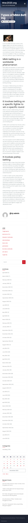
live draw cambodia (7, 249)
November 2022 (6, 420)
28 (4, 467)
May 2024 (4, 355)
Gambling (5, 21)
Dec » (7, 474)
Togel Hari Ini (5, 231)
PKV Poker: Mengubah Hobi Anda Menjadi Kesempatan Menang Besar (12, 494)
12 (20, 461)
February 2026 (6, 280)
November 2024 (6, 334)
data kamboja (6, 240)
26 (20, 465)
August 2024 (5, 344)
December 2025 (6, 287)
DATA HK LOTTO (6, 234)
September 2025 (6, 298)
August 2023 (5, 388)
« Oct (3, 474)
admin (16, 213)
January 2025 (5, 326)
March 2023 (5, 406)
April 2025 (4, 316)
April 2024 (4, 359)
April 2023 (4, 402)
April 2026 (4, 272)
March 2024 (5, 362)
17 (14, 463)
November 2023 (6, 377)
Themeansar (4, 521)
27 (23, 465)
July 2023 (4, 391)
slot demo (5, 252)
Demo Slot (5, 243)
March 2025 (5, 319)
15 (7, 463)
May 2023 (4, 398)
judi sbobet (5, 246)
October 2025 (6, 294)
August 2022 (5, 431)
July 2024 (4, 348)
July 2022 (4, 435)
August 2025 (5, 301)
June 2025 (5, 308)
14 (4, 463)
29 (7, 467)
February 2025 (6, 323)
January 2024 (5, 370)
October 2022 (5, 424)
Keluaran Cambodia (7, 237)
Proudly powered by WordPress (8, 518)
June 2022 (5, 438)
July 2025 (4, 305)
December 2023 (6, 373)
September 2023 (6, 384)
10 (14, 461)
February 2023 (6, 409)
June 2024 (5, 352)
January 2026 (5, 283)
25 (17, 465)
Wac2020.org (9, 2)
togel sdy (4, 254)
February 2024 (6, 366)
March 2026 (5, 276)
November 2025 (6, 290)
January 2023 (5, 413)
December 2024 (6, 330)
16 (10, 463)
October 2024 (6, 337)
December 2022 (6, 417)
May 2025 (4, 312)
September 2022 (6, 427)
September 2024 (6, 341)
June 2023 (5, 395)
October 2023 (5, 380)
